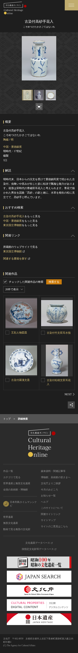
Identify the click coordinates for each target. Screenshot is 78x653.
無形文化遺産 (10, 523)
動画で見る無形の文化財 (16, 529)
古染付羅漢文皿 (20, 380)
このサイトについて (52, 507)
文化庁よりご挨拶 (51, 483)
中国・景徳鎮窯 (12, 146)
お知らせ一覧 (48, 495)
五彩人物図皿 (19, 332)
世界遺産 (8, 517)
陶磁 (6, 139)
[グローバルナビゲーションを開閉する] (71, 5)
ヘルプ (44, 501)
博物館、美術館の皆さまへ (55, 477)
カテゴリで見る (11, 477)
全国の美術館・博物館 (15, 489)
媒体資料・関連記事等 (53, 471)
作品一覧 (8, 471)
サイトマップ (48, 520)
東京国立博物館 (12, 225)
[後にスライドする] (70, 394)
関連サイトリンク (51, 514)
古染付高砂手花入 (13, 216)
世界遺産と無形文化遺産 (16, 483)
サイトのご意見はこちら (54, 526)
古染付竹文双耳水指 (59, 332)
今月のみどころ (49, 489)
